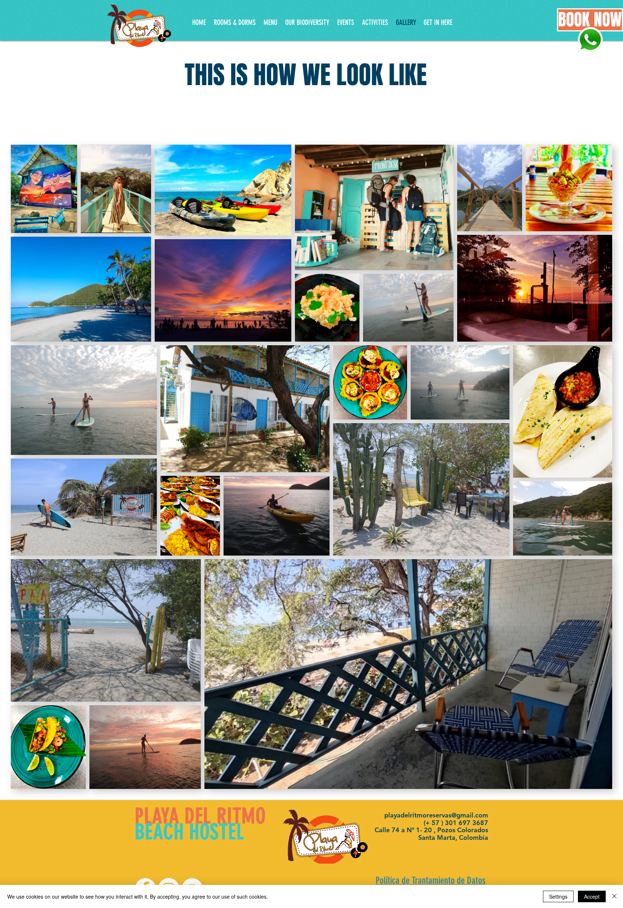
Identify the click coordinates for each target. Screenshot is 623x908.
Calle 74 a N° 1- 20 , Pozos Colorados (431, 830)
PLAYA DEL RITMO (200, 816)
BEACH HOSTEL (189, 832)
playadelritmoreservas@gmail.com (436, 815)
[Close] (614, 896)
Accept (592, 896)
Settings (558, 896)
